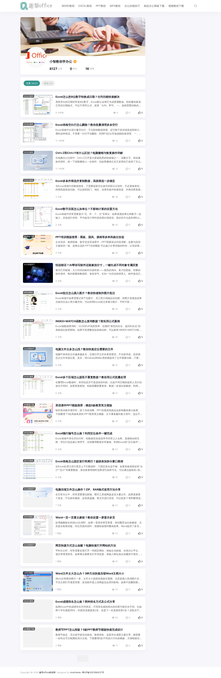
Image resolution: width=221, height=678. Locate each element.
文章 (32, 83)
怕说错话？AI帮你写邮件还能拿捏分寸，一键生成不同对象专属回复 (96, 265)
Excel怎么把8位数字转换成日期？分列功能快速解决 (87, 96)
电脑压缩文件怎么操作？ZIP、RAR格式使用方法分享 (88, 489)
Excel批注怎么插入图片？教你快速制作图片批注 (85, 293)
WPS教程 (115, 5)
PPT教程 (101, 5)
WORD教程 (68, 5)
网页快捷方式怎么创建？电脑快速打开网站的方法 (85, 545)
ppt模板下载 (29, 236)
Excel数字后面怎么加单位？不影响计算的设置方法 (86, 209)
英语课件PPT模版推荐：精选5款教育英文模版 (83, 405)
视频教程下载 (176, 5)
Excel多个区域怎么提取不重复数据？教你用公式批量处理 (90, 377)
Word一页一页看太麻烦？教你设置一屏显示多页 (85, 517)
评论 (48, 83)
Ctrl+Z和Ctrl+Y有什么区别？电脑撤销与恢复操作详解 (89, 153)
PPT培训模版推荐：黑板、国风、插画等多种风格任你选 (89, 237)
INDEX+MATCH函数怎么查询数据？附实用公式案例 (87, 321)
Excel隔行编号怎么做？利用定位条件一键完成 (83, 433)
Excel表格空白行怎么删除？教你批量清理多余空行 (86, 124)
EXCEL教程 (85, 5)
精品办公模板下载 (154, 5)
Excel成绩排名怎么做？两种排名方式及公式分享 (85, 601)
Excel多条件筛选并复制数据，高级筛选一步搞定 (85, 181)
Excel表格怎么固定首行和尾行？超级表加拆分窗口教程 (89, 461)
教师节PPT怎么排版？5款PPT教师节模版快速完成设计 (89, 629)
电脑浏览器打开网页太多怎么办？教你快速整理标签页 (88, 655)
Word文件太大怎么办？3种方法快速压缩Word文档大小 (89, 573)
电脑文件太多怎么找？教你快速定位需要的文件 (84, 349)
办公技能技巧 (132, 5)
